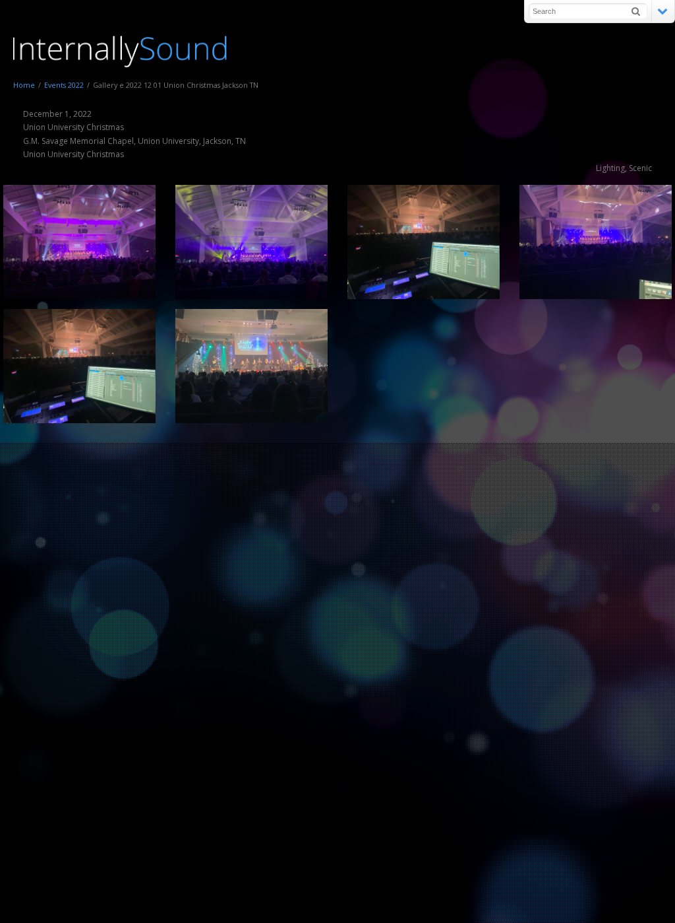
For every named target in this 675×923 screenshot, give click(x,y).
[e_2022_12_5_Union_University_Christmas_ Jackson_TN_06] (423, 242)
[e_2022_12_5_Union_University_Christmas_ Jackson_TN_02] (79, 366)
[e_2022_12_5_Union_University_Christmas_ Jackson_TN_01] (251, 366)
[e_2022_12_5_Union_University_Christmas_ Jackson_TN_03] (595, 242)
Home (24, 85)
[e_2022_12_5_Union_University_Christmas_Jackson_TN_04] (251, 242)
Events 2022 (64, 85)
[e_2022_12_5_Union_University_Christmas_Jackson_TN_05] (79, 242)
